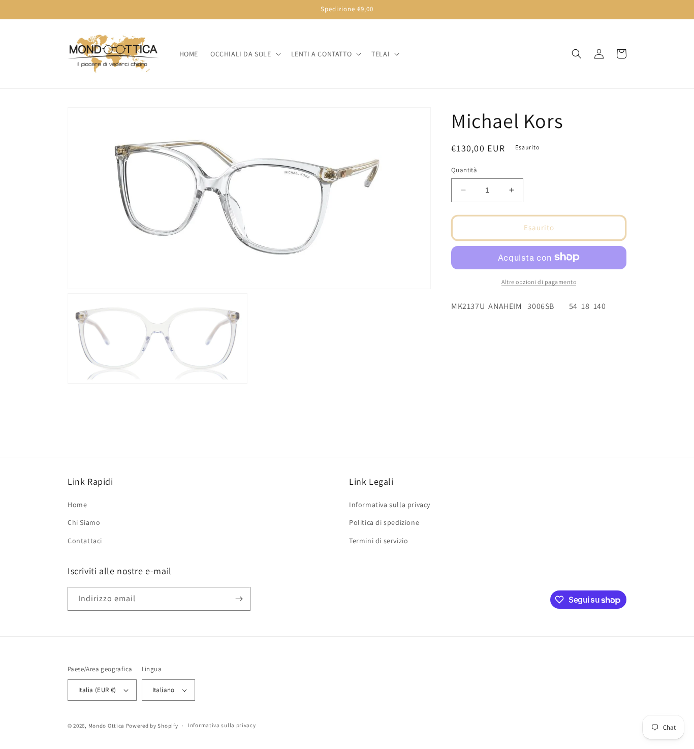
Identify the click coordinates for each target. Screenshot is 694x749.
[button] (244, 54)
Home (77, 504)
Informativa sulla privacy (389, 504)
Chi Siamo (84, 522)
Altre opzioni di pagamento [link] (538, 281)
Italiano (163, 689)
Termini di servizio (378, 540)
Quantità (464, 170)
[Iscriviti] (239, 599)
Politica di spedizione (384, 522)
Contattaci (85, 540)
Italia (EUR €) (97, 689)
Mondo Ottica (106, 725)
